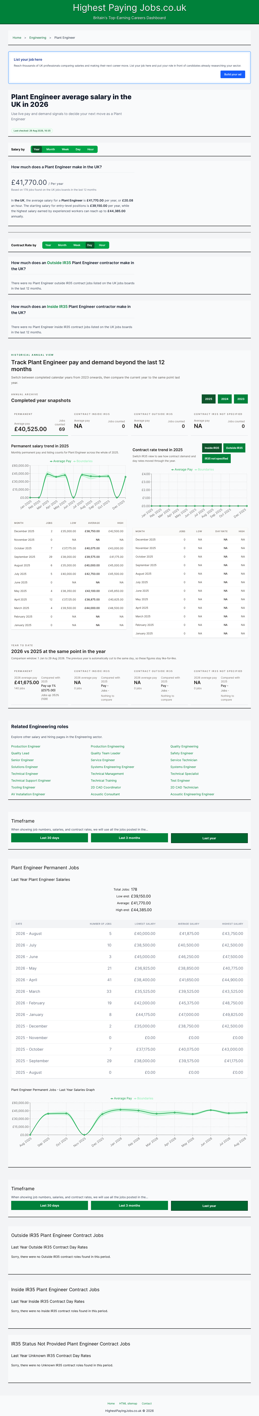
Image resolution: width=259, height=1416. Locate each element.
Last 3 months (129, 838)
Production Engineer (25, 746)
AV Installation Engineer (28, 794)
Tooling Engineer (23, 787)
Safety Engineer (181, 753)
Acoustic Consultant (105, 794)
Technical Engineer (24, 774)
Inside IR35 (212, 447)
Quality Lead (20, 753)
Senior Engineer (22, 760)
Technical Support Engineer (31, 780)
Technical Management (107, 774)
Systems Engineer (183, 767)
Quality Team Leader (105, 753)
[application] (68, 486)
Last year (209, 838)
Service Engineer (103, 760)
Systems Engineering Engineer (112, 767)
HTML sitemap (128, 1403)
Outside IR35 (234, 447)
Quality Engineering (184, 746)
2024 (224, 398)
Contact (147, 1403)
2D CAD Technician (184, 787)
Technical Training (104, 780)
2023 (240, 398)
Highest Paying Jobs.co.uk (129, 7)
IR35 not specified (216, 458)
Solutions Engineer (24, 767)
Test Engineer (180, 780)
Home (17, 37)
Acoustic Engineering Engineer (192, 794)
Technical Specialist (184, 774)
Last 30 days (49, 838)
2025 (208, 398)
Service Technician (183, 760)
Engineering (37, 37)
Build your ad (232, 74)
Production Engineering (107, 746)
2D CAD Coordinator (106, 787)
